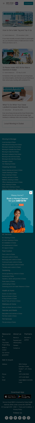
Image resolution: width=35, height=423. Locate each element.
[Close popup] (30, 192)
